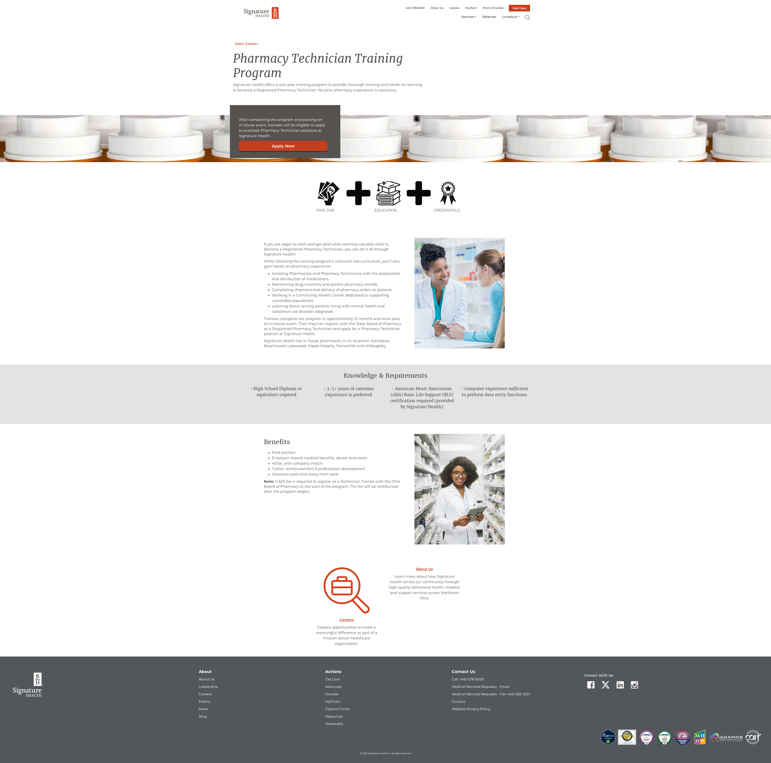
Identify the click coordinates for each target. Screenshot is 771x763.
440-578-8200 (415, 7)
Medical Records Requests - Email (481, 687)
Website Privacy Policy (471, 709)
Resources (334, 716)
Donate (331, 694)
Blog (203, 716)
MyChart (471, 7)
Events (204, 702)
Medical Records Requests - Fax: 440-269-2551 (491, 694)
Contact (459, 702)
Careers (454, 7)
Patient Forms (337, 709)
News (203, 709)
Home (239, 43)
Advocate (333, 687)
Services (467, 17)
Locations (509, 17)
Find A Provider (493, 7)
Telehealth (334, 724)
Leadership (208, 687)
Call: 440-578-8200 (468, 679)
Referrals (489, 17)
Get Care (519, 8)
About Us (437, 7)
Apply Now (283, 146)
